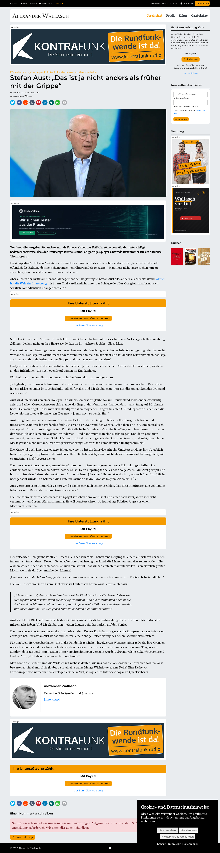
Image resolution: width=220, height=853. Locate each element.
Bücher (24, 3)
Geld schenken (190, 59)
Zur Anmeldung (22, 837)
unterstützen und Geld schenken (88, 318)
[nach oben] (110, 848)
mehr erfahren (191, 73)
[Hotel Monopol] (177, 256)
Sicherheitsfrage (181, 98)
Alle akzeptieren (167, 830)
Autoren (14, 3)
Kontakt (174, 3)
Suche (165, 3)
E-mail (64, 102)
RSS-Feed (155, 3)
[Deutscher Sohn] (204, 256)
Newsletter (47, 3)
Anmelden (188, 3)
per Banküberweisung (88, 325)
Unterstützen (202, 3)
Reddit (25, 102)
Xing (51, 102)
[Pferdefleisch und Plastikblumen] (190, 256)
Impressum (174, 844)
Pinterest (38, 102)
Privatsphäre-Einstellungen (177, 836)
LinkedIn (45, 102)
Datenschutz (190, 844)
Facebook (19, 102)
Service (33, 3)
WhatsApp (57, 102)
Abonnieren (181, 119)
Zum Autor (52, 699)
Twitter (12, 102)
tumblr (32, 102)
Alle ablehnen (188, 830)
